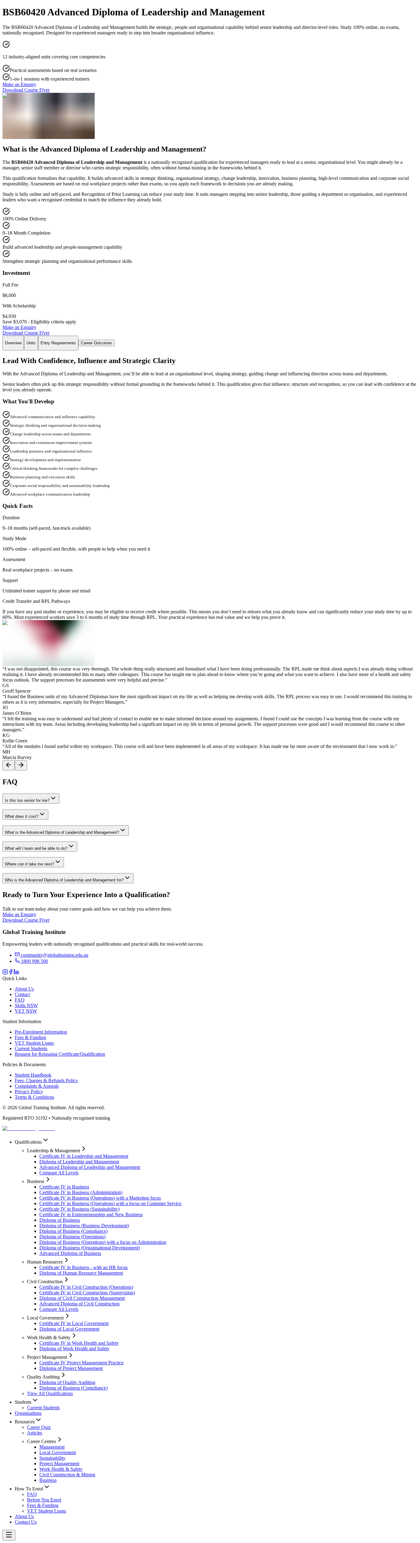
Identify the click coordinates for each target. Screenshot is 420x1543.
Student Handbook (33, 1075)
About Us (24, 988)
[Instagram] (5, 972)
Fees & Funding (30, 1037)
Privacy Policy (29, 1091)
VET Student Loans (34, 1043)
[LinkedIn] (16, 972)
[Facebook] (11, 972)
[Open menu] (8, 1535)
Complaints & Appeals (37, 1086)
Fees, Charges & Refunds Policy (46, 1080)
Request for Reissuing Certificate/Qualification (60, 1054)
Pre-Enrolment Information (41, 1032)
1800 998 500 (34, 961)
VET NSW (26, 1011)
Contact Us (26, 1522)
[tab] (13, 343)
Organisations (28, 1413)
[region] (210, 718)
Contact (22, 994)
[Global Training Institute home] (28, 1128)
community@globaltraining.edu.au (54, 955)
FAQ (20, 1000)
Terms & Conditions (34, 1097)
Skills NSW (26, 1005)
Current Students (31, 1048)
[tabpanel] (210, 512)
